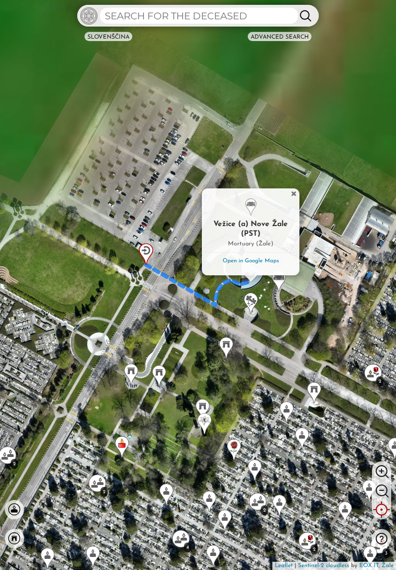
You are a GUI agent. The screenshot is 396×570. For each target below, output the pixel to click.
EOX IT (369, 566)
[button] (159, 375)
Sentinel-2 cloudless (323, 566)
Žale (388, 566)
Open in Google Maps (251, 261)
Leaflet (284, 566)
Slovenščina (108, 37)
